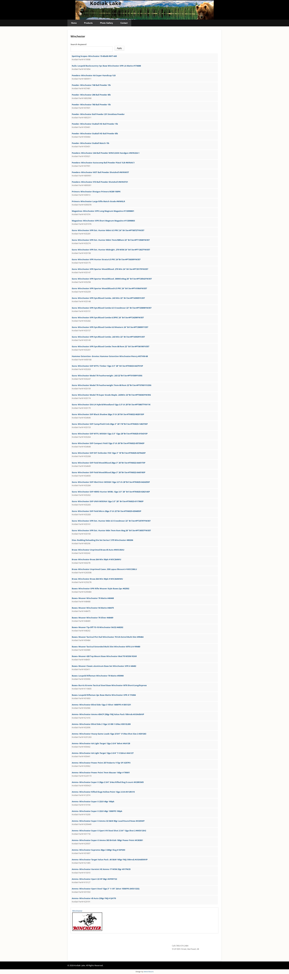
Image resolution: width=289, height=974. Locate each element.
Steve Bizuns (149, 971)
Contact (123, 23)
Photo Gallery (106, 23)
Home (74, 23)
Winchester (77, 910)
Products (88, 23)
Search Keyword (78, 44)
